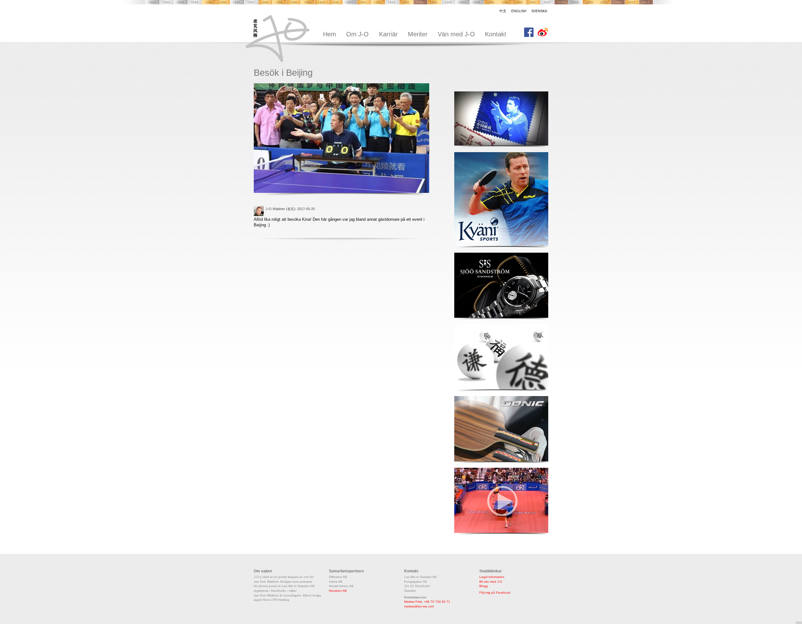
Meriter (418, 34)
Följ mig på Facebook (494, 592)
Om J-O (357, 34)
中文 (502, 11)
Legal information (491, 577)
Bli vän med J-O (490, 581)
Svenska (539, 11)
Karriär (388, 34)
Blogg (483, 586)
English (518, 11)
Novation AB (338, 590)
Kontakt (495, 34)
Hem (329, 34)
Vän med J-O (456, 34)
